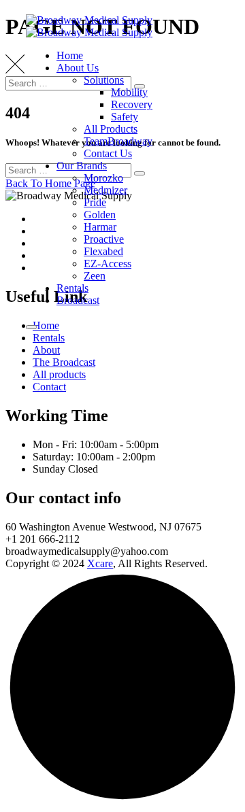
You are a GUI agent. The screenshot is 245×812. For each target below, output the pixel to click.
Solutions (104, 80)
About (46, 350)
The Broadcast (64, 362)
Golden (100, 214)
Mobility (129, 92)
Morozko (103, 178)
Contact (49, 386)
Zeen (94, 276)
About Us (77, 67)
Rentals (72, 288)
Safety (124, 116)
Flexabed (103, 251)
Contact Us (108, 153)
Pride (95, 202)
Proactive (104, 239)
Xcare (100, 563)
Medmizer (105, 190)
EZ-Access (107, 263)
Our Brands (81, 165)
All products (59, 374)
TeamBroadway (118, 141)
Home (69, 55)
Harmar (100, 227)
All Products (110, 129)
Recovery (131, 104)
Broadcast (77, 300)
